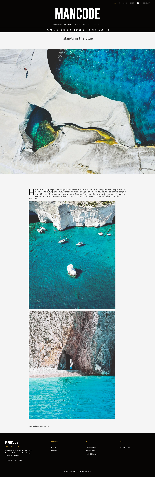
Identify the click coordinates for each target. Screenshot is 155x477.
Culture (66, 30)
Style (92, 30)
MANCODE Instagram (92, 454)
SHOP (132, 3)
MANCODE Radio (91, 447)
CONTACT (146, 3)
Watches (104, 30)
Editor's (53, 447)
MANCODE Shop (90, 450)
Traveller (52, 30)
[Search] (138, 3)
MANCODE (77, 14)
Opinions (54, 450)
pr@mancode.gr (125, 447)
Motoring (80, 30)
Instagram (8, 460)
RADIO (125, 3)
